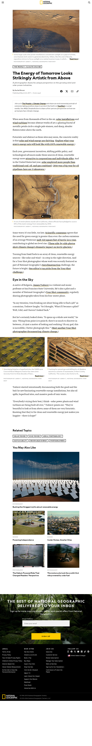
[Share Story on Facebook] (61, 91)
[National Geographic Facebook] (71, 651)
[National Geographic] (46, 2)
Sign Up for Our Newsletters (55, 667)
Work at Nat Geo (51, 664)
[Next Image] (76, 197)
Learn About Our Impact (32, 676)
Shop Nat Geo (28, 667)
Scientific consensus (55, 233)
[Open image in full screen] (76, 178)
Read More (74, 59)
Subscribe (49, 652)
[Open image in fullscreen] (41, 340)
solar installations (65, 119)
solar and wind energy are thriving (36, 141)
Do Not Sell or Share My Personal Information (9, 671)
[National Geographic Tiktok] (85, 651)
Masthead (27, 682)
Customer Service (51, 655)
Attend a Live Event (30, 655)
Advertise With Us (30, 688)
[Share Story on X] (67, 91)
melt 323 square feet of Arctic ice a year (56, 240)
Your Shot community (57, 292)
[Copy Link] (77, 91)
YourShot (61, 106)
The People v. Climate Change (34, 103)
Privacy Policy (6, 655)
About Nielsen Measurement (11, 667)
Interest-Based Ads (8, 664)
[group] (46, 216)
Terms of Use (6, 652)
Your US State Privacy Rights (11, 658)
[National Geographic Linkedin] (81, 651)
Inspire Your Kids (29, 664)
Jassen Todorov (41, 285)
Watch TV (27, 673)
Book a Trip (27, 658)
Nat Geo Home (29, 652)
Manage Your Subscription (54, 661)
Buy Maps (27, 661)
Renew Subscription (52, 658)
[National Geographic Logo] (10, 698)
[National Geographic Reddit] (88, 651)
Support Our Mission (30, 679)
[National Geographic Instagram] (68, 651)
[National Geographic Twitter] (75, 651)
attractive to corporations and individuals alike (50, 159)
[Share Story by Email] (72, 91)
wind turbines (20, 123)
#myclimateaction (51, 265)
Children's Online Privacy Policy (12, 661)
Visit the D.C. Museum (31, 670)
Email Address (27, 619)
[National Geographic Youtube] (78, 651)
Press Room (28, 685)
